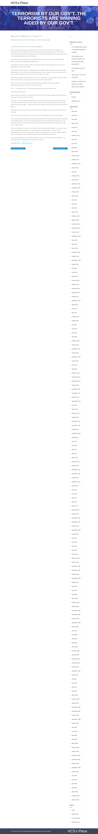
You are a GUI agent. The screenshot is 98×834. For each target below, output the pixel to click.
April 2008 (74, 642)
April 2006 (74, 739)
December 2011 (76, 469)
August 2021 (75, 167)
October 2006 (75, 715)
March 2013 (75, 409)
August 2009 (75, 582)
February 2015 (75, 373)
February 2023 (75, 135)
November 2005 (76, 759)
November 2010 (76, 522)
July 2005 (74, 775)
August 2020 (75, 196)
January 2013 (75, 417)
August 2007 (75, 675)
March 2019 (75, 248)
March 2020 (75, 212)
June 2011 (74, 494)
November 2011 (76, 473)
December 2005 (76, 755)
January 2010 (75, 562)
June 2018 (74, 272)
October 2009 (75, 574)
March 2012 (75, 457)
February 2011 (75, 510)
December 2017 (76, 288)
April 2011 (74, 502)
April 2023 (74, 131)
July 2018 (74, 268)
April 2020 (74, 208)
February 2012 (75, 461)
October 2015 (75, 353)
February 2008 (75, 650)
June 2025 (74, 115)
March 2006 (75, 743)
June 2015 (74, 365)
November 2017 (76, 292)
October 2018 (75, 256)
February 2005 (75, 795)
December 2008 (76, 610)
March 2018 (75, 276)
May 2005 (74, 783)
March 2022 (75, 151)
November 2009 (76, 570)
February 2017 (75, 316)
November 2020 (76, 187)
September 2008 (76, 622)
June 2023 (74, 127)
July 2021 (74, 171)
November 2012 (76, 425)
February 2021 (75, 175)
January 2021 (75, 179)
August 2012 (75, 437)
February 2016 (75, 340)
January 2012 (75, 465)
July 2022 (74, 139)
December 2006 (76, 707)
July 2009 (74, 586)
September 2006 (76, 719)
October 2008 (75, 618)
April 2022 (74, 147)
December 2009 (76, 566)
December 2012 (76, 421)
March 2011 (75, 506)
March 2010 (75, 554)
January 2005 (75, 799)
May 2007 (74, 687)
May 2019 (74, 244)
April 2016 (74, 336)
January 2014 (75, 385)
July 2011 (74, 489)
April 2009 (74, 594)
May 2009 (74, 590)
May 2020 (74, 204)
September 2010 (76, 530)
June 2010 (74, 542)
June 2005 (74, 779)
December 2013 (76, 389)
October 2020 (75, 192)
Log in (73, 810)
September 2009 (76, 578)
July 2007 (74, 679)
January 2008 (75, 654)
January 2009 (75, 606)
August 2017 (75, 304)
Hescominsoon (17, 36)
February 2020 (75, 216)
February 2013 (75, 413)
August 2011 (75, 485)
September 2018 (76, 260)
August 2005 (75, 771)
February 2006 (75, 747)
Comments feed (76, 818)
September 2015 (76, 357)
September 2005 (76, 767)
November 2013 (76, 393)
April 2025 (74, 119)
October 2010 (75, 526)
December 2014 (76, 377)
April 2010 (74, 550)
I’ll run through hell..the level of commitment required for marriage (79, 49)
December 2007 (76, 659)
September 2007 (76, 671)
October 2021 (75, 159)
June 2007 (74, 683)
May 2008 (74, 638)
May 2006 (74, 735)
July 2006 (74, 727)
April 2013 (74, 405)
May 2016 (74, 332)
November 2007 (76, 663)
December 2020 (76, 183)
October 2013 (75, 397)
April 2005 (74, 787)
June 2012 (74, 445)
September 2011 (76, 481)
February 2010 (75, 558)
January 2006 (75, 751)
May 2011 (74, 497)
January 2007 (75, 703)
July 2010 (74, 538)
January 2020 (75, 220)
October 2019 (75, 232)
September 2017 (76, 300)
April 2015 (74, 369)
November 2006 (76, 711)
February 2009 (75, 602)
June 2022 (74, 143)
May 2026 (74, 111)
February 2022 (75, 155)
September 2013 (76, 401)
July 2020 (74, 200)
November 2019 (76, 228)
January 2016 (75, 345)
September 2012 (76, 433)
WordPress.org (76, 822)
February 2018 (75, 280)
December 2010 (76, 518)
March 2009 (75, 598)
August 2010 (75, 534)
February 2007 (75, 699)
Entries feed (75, 814)
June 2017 (74, 308)
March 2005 (75, 791)
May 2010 (74, 546)
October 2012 (75, 429)
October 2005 (75, 763)
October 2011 (75, 477)
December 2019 (76, 224)
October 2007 (75, 667)
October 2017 (75, 296)
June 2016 (74, 328)
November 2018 (76, 252)
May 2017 (74, 312)
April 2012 (74, 453)
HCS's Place (19, 2)
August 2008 (75, 626)
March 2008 (75, 646)
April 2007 (74, 691)
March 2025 (75, 123)
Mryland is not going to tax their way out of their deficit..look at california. (79, 84)
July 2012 (74, 441)
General (36, 36)
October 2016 (75, 320)
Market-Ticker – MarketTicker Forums (23, 143)
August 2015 (75, 361)
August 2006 (75, 723)
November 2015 (76, 349)
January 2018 (75, 284)
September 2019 (76, 236)
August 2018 (75, 264)
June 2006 (74, 731)
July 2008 (74, 630)
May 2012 (74, 449)
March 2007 (75, 695)
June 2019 (74, 240)
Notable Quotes (76, 101)
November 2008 (76, 614)
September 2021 (76, 163)
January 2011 (75, 514)
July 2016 (74, 324)
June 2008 (74, 634)
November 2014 (76, 381)
